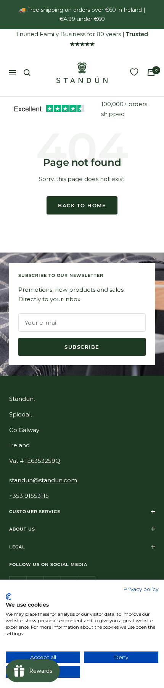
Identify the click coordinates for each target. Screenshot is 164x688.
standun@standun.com (43, 480)
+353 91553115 (29, 495)
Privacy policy (140, 589)
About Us (22, 529)
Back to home (82, 205)
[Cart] (151, 72)
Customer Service (34, 511)
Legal (17, 547)
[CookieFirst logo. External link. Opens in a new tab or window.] (8, 596)
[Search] (27, 72)
